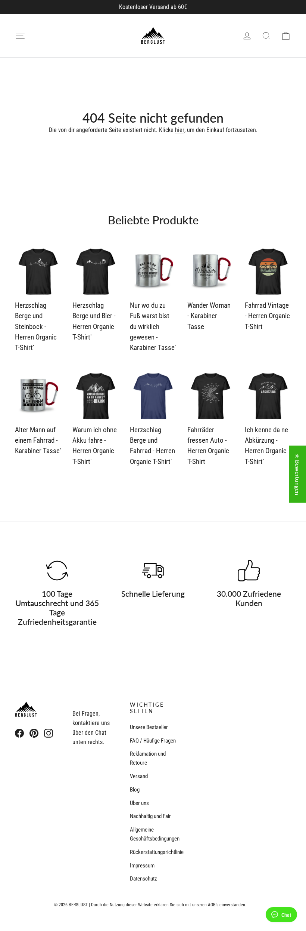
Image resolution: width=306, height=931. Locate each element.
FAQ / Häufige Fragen (153, 740)
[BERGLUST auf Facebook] (19, 733)
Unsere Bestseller (149, 727)
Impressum (142, 865)
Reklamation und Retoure (148, 758)
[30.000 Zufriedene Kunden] (249, 570)
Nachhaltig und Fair (150, 816)
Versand (139, 776)
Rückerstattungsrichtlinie (153, 852)
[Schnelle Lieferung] (153, 570)
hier (179, 129)
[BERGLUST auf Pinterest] (33, 733)
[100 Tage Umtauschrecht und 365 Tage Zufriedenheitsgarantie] (57, 570)
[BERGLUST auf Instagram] (48, 733)
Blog (135, 789)
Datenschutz (143, 878)
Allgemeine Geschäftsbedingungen (153, 834)
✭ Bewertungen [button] (297, 474)
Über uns (139, 803)
